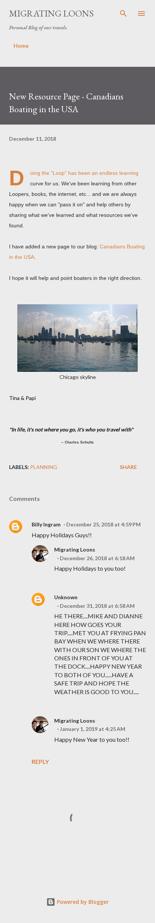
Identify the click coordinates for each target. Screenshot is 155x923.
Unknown (66, 597)
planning (43, 467)
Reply (40, 761)
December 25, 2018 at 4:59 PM (103, 524)
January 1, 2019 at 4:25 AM (92, 729)
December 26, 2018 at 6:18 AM (97, 558)
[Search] (123, 13)
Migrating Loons (51, 13)
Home (21, 45)
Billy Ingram (46, 524)
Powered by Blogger (82, 901)
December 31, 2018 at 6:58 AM (97, 606)
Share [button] (128, 467)
